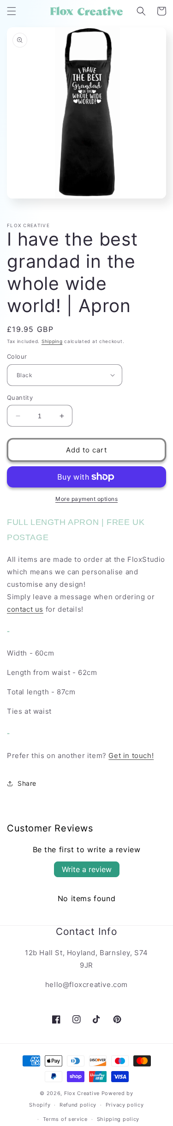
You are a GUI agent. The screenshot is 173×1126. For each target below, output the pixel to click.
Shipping (52, 341)
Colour (17, 356)
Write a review (87, 869)
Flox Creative (82, 1093)
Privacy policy (125, 1105)
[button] (11, 11)
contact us (25, 609)
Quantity (20, 397)
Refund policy (78, 1105)
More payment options (86, 498)
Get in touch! (131, 755)
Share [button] (27, 783)
